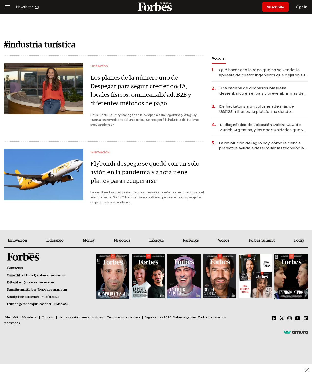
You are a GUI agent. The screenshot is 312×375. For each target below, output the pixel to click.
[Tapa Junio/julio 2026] (113, 277)
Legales (150, 317)
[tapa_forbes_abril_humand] (148, 277)
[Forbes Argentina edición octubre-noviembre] (255, 277)
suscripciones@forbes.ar (42, 296)
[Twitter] (281, 318)
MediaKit (11, 317)
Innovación (17, 240)
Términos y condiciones (123, 317)
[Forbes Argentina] (156, 6)
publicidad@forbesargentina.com (43, 275)
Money (89, 240)
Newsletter (30, 317)
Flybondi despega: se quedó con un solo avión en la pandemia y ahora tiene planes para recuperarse (144, 172)
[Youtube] (298, 318)
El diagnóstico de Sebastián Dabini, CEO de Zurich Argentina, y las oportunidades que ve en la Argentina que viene (263, 127)
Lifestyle (156, 240)
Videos (224, 240)
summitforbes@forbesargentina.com (42, 289)
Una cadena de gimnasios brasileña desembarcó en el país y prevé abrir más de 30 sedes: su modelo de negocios (261, 91)
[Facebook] (274, 318)
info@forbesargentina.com (36, 282)
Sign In (301, 7)
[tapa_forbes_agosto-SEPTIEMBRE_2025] (290, 277)
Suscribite (275, 7)
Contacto (48, 317)
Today (299, 240)
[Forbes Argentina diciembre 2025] (219, 277)
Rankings (191, 240)
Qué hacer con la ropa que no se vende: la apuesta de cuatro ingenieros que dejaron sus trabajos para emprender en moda (263, 72)
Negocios (122, 240)
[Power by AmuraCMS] (296, 332)
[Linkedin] (306, 318)
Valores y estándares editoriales (80, 317)
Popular (219, 58)
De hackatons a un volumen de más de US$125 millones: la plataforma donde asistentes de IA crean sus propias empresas (261, 109)
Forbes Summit (261, 240)
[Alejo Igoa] (184, 277)
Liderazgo (54, 240)
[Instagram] (289, 318)
